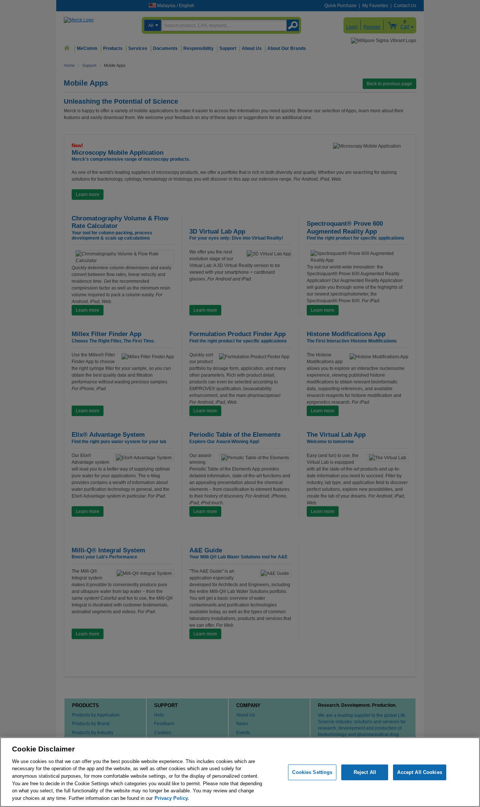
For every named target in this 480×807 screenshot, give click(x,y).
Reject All (365, 772)
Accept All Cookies (419, 772)
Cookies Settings (312, 772)
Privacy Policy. (171, 798)
